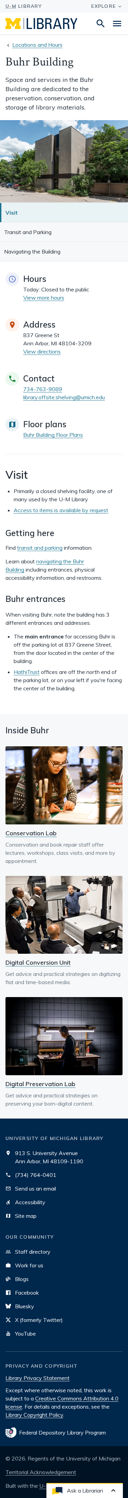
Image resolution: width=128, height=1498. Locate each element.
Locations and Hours (37, 44)
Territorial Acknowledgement (40, 1472)
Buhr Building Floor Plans (53, 434)
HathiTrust (27, 671)
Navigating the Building (32, 251)
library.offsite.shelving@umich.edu (64, 397)
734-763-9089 (42, 389)
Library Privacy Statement (37, 1377)
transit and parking (39, 547)
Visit (11, 212)
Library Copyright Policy (34, 1414)
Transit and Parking (28, 232)
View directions (42, 351)
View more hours (43, 297)
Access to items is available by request (61, 510)
